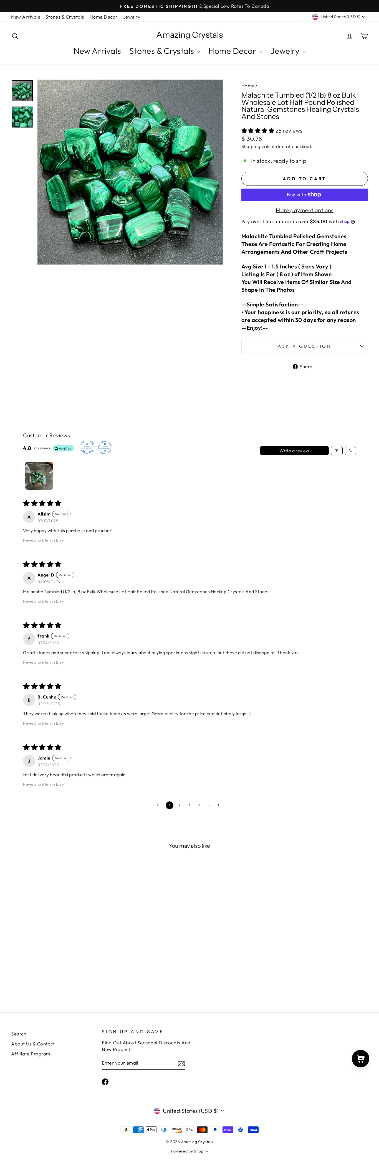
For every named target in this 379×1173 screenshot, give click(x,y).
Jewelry (132, 17)
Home (247, 85)
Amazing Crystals (189, 35)
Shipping (251, 146)
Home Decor (104, 17)
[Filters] (337, 450)
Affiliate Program (30, 1054)
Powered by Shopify (189, 1151)
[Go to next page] (220, 805)
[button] (258, 130)
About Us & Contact (33, 1044)
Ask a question (305, 346)
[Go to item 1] (39, 476)
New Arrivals (25, 17)
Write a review (294, 450)
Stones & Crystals (65, 17)
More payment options (304, 210)
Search (18, 1034)
